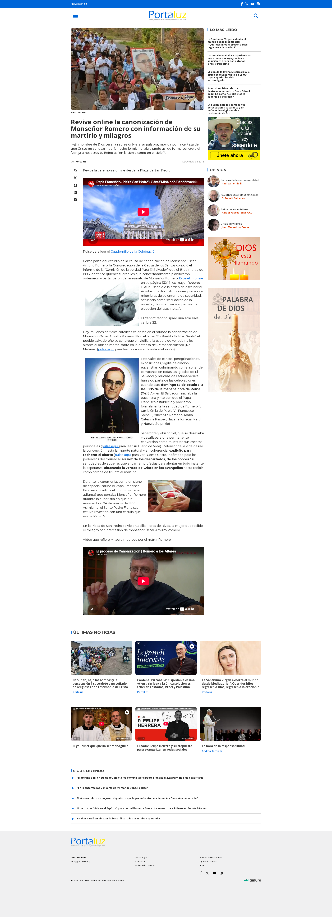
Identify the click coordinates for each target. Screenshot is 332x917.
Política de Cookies (145, 865)
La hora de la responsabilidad (240, 180)
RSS (202, 865)
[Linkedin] (75, 192)
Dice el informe (191, 278)
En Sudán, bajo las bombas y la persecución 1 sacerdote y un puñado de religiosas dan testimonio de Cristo (227, 109)
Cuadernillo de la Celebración (133, 251)
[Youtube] (253, 4)
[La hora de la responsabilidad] (230, 724)
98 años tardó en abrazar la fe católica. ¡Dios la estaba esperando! (118, 818)
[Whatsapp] (75, 170)
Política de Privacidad (211, 857)
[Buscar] (256, 16)
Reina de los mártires (234, 209)
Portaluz (81, 161)
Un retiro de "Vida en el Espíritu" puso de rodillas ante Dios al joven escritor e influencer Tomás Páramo (141, 808)
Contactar (140, 861)
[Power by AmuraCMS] (252, 880)
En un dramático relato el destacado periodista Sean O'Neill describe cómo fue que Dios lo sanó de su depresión (229, 92)
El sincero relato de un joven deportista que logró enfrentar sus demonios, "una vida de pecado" (137, 798)
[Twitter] (247, 4)
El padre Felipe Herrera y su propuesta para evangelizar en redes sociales (164, 747)
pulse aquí (106, 349)
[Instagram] (259, 4)
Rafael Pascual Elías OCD (237, 212)
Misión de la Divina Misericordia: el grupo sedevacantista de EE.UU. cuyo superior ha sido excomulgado (229, 76)
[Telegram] (75, 199)
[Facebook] (242, 4)
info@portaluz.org (80, 861)
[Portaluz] (168, 19)
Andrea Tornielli (232, 183)
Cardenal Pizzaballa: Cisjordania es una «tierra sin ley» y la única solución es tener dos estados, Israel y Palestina (229, 59)
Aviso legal (141, 857)
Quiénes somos (208, 861)
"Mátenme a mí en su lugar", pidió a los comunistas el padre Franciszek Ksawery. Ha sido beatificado (140, 777)
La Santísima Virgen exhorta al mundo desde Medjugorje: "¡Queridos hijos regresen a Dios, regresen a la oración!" (228, 43)
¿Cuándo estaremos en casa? (239, 195)
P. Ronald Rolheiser (233, 198)
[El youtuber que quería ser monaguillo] (101, 724)
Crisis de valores (231, 224)
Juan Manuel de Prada (235, 227)
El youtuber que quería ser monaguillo (100, 746)
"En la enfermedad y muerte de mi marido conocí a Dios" (112, 787)
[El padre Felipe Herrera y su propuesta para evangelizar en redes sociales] (165, 724)
